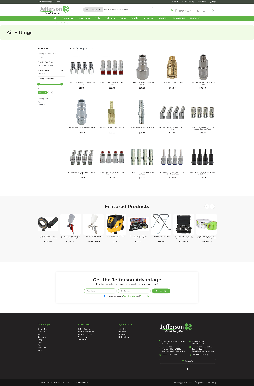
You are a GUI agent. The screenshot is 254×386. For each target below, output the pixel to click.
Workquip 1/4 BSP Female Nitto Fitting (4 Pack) (172, 128)
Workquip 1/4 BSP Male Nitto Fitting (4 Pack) (81, 173)
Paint (39, 345)
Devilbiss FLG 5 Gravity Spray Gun (93, 237)
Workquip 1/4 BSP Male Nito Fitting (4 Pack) (112, 83)
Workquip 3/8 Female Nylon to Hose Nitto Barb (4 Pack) (202, 173)
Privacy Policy (145, 296)
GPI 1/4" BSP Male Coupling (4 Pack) (172, 82)
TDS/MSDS (195, 18)
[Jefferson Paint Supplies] (54, 9)
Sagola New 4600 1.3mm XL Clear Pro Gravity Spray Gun (70, 237)
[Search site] (151, 9)
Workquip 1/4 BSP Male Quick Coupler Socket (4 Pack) (112, 173)
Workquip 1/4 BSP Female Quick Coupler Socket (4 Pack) (202, 128)
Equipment (42, 337)
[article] (48, 231)
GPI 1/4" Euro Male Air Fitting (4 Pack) (82, 127)
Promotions (178, 18)
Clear (50, 92)
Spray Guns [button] (84, 18)
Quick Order (202, 1)
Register (160, 291)
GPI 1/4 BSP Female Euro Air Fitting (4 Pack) (142, 83)
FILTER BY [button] (43, 48)
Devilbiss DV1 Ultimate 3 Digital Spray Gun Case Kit (184, 237)
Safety (40, 340)
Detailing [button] (135, 18)
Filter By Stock (43, 70)
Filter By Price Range (46, 79)
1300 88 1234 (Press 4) (183, 11)
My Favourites (123, 334)
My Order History (124, 337)
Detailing (41, 342)
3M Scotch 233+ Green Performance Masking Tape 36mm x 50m (206, 237)
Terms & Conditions (130, 296)
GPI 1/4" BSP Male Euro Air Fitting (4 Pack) (202, 83)
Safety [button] (123, 18)
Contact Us (82, 340)
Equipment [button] (110, 18)
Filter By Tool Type (45, 62)
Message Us (188, 361)
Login (214, 1)
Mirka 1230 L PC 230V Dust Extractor (115, 237)
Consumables (42, 329)
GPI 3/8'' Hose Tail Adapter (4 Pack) (142, 127)
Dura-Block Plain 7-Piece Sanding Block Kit (138, 237)
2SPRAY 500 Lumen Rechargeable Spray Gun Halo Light (48, 237)
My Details (122, 332)
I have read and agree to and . (127, 296)
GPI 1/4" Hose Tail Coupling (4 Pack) (112, 127)
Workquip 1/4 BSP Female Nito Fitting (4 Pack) (81, 83)
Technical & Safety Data (86, 332)
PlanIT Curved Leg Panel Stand (161, 237)
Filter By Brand (43, 99)
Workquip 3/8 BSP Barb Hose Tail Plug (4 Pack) (142, 173)
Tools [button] (97, 18)
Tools (39, 334)
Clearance (148, 18)
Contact (175, 1)
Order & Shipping (188, 1)
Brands (162, 18)
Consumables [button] (68, 18)
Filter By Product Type (47, 54)
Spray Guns (41, 332)
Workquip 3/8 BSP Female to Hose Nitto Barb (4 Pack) (172, 173)
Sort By (72, 48)
